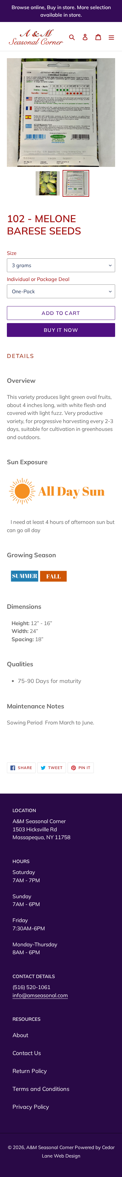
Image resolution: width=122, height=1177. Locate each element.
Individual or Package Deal (38, 279)
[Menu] (111, 36)
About (20, 1035)
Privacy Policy (31, 1106)
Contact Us (27, 1053)
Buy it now (61, 330)
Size (12, 253)
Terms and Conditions (41, 1088)
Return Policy (30, 1071)
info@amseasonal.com (40, 995)
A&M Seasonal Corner (50, 1147)
